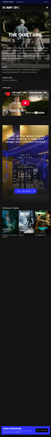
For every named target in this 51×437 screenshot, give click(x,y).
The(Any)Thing (7, 2)
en (45, 2)
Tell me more (24, 191)
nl (48, 2)
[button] (47, 7)
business (19, 2)
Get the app (42, 430)
